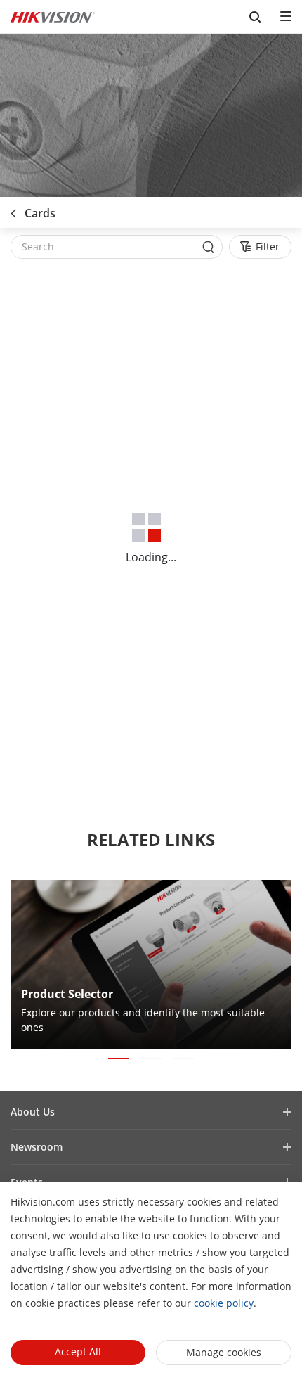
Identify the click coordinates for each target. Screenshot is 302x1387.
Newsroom (37, 1146)
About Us (33, 1111)
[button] (118, 1058)
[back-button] (13, 209)
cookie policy (224, 1303)
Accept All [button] (78, 1351)
